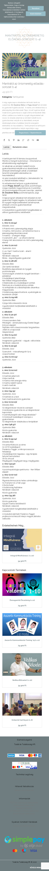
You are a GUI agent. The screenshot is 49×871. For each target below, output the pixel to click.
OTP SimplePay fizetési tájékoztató (24, 811)
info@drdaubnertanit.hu (25, 748)
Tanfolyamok (18, 97)
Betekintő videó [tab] (20, 147)
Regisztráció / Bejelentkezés (30, 133)
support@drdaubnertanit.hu (24, 779)
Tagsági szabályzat (24, 808)
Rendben (36, 8)
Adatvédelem (35, 14)
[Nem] (46, 11)
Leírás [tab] (6, 147)
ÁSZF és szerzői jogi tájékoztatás (24, 802)
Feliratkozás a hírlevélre (24, 790)
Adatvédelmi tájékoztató (23, 805)
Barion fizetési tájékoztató (24, 814)
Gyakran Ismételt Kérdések (24, 826)
